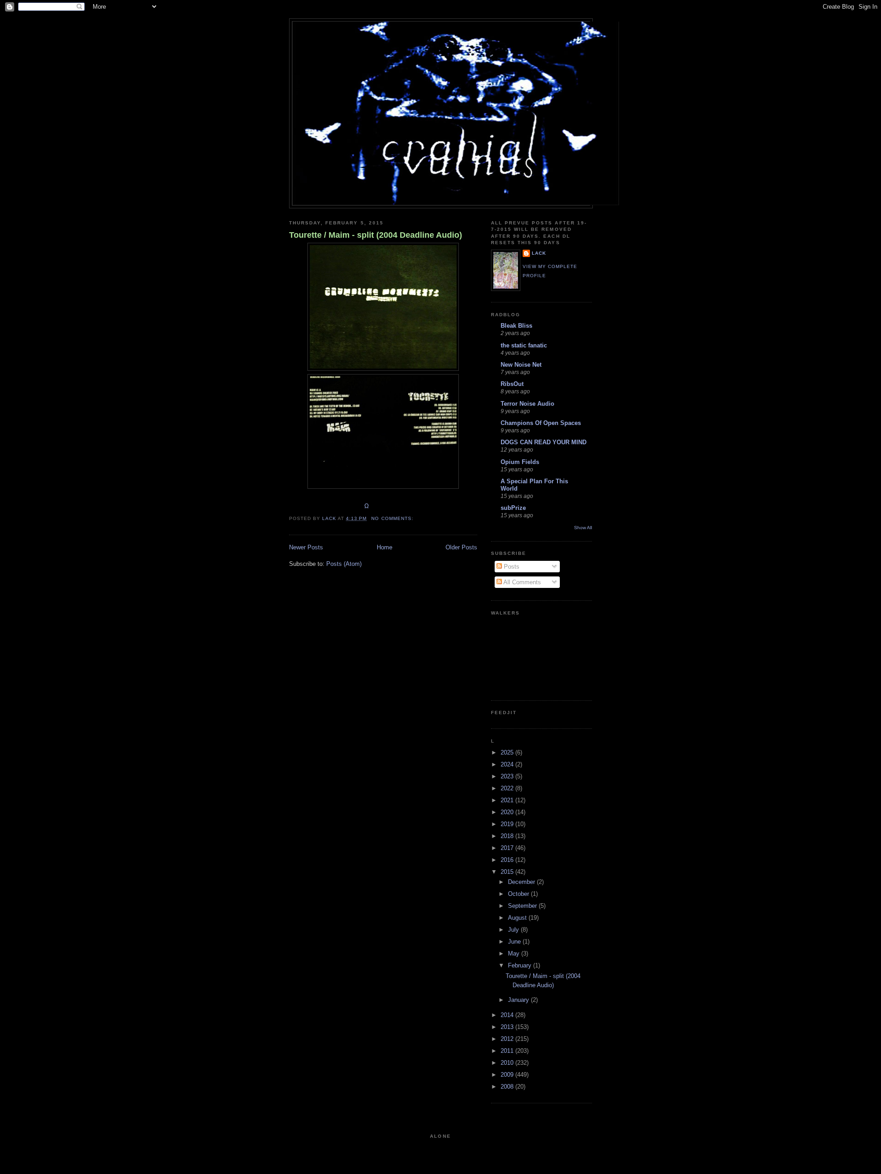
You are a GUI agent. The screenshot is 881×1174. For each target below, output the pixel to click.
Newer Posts (306, 547)
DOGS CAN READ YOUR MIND (543, 442)
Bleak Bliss (516, 325)
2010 (508, 1062)
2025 (508, 752)
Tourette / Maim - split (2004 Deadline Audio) (375, 235)
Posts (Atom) (344, 563)
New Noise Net (521, 364)
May (514, 953)
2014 (508, 1015)
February (520, 965)
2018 (508, 836)
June (515, 941)
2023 (508, 776)
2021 (508, 800)
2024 (508, 764)
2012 (508, 1038)
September (523, 905)
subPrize (513, 507)
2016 (508, 859)
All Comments (521, 582)
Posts (510, 566)
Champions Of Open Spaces (541, 422)
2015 (508, 871)
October (519, 893)
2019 (508, 824)
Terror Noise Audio (527, 403)
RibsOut (512, 383)
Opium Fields (520, 461)
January (519, 999)
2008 (508, 1086)
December (522, 881)
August (518, 917)
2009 (508, 1074)
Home (384, 547)
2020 (508, 812)
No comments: (393, 518)
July (514, 929)
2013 (508, 1026)
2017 (508, 847)
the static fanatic (524, 345)
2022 (508, 788)
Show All (583, 527)
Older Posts (461, 547)
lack (539, 253)
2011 (508, 1050)
